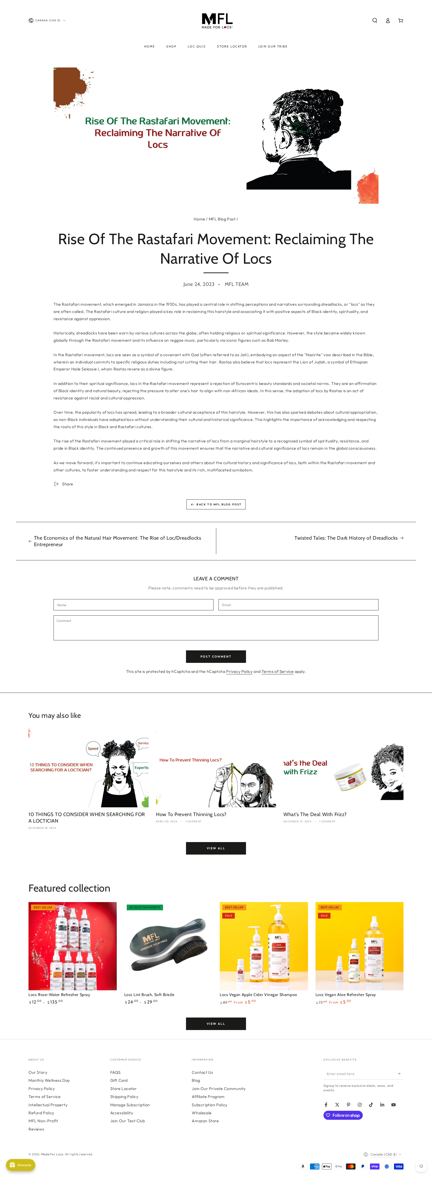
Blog (196, 1080)
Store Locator (123, 1088)
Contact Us (202, 1072)
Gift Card (119, 1080)
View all (216, 848)
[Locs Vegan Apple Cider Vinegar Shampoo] (264, 946)
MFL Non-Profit (43, 1120)
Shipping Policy (124, 1096)
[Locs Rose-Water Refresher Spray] (72, 946)
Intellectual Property (48, 1104)
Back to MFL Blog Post (219, 504)
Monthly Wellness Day (49, 1080)
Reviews (36, 1129)
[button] (374, 20)
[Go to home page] (216, 20)
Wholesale (202, 1112)
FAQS (115, 1072)
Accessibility (121, 1112)
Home (199, 218)
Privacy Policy (239, 671)
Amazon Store (205, 1120)
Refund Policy (41, 1112)
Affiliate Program (208, 1096)
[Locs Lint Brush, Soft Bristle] (168, 946)
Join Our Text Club (127, 1120)
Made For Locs (52, 1154)
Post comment (216, 656)
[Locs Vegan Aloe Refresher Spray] (360, 946)
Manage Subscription (130, 1104)
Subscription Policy (209, 1104)
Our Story (37, 1072)
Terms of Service (278, 671)
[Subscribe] (401, 1073)
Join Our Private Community (219, 1088)
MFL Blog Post (222, 218)
